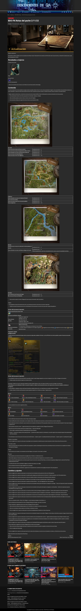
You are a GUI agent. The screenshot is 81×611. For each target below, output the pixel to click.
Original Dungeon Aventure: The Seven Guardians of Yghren (65, 576)
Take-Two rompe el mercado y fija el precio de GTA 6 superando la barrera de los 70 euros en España (48, 581)
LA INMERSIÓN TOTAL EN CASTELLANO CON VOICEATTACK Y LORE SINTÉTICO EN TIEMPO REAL (15, 560)
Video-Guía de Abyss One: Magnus (66, 536)
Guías (18, 12)
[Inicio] (8, 12)
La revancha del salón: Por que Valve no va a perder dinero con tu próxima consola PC (32, 580)
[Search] (72, 12)
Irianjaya (10, 23)
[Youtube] (66, 12)
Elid (15, 562)
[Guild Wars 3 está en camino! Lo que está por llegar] (49, 550)
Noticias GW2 (50, 556)
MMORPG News (11, 18)
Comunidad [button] (25, 12)
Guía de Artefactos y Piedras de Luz (17, 607)
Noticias (13, 12)
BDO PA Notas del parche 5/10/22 (14, 536)
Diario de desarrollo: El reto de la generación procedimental (65, 580)
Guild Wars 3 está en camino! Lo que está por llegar (48, 559)
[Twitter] (62, 12)
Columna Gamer (35, 12)
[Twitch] (68, 12)
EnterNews (46, 609)
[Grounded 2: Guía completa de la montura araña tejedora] (32, 550)
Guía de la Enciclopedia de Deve (19, 590)
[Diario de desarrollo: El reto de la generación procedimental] (66, 572)
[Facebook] (64, 12)
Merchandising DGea (46, 12)
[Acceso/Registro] (71, 12)
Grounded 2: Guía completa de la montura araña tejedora (32, 559)
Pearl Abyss (25, 533)
